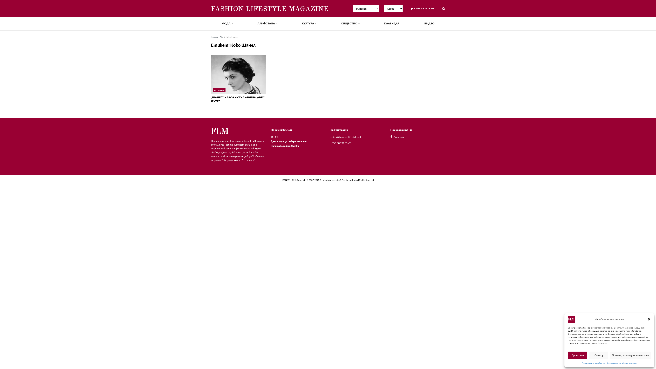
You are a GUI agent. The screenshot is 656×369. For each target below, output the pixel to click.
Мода (226, 23)
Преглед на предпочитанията (630, 355)
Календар (391, 23)
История (219, 90)
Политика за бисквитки (593, 363)
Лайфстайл (266, 23)
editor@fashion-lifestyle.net (346, 136)
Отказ (598, 355)
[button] (649, 319)
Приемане (577, 355)
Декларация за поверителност (622, 363)
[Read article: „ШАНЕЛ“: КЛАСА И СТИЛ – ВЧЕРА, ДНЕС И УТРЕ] (238, 74)
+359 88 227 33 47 (341, 143)
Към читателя (424, 8)
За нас (274, 136)
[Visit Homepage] (269, 8)
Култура (308, 23)
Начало (214, 37)
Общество (349, 23)
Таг (221, 37)
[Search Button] (443, 8)
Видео (429, 23)
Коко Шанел (231, 37)
